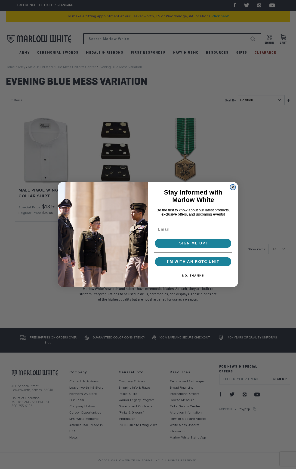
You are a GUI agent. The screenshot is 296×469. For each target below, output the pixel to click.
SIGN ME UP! (193, 243)
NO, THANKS (193, 275)
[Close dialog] (233, 187)
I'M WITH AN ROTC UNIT (193, 262)
